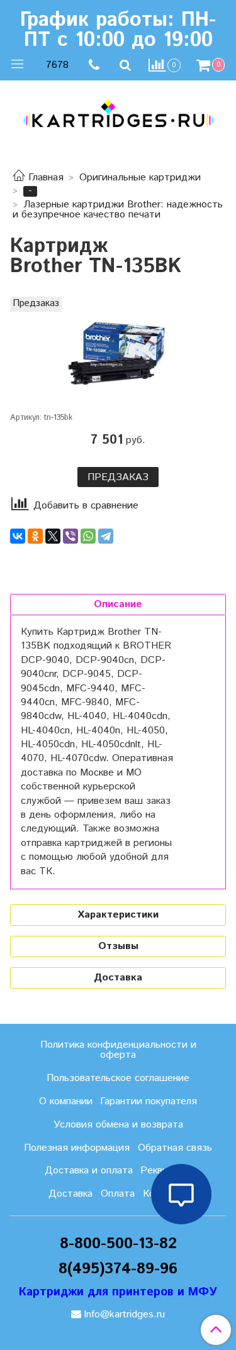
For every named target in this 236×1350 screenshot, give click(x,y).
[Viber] (70, 536)
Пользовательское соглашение (118, 1078)
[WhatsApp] (88, 536)
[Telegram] (105, 536)
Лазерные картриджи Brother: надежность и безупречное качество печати (118, 209)
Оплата (118, 1194)
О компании (66, 1101)
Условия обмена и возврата (118, 1124)
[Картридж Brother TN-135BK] (118, 353)
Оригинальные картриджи (140, 177)
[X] (52, 536)
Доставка (70, 1194)
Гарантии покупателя (148, 1101)
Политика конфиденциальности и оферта (118, 1050)
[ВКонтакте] (17, 536)
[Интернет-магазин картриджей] (118, 113)
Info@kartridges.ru (124, 1314)
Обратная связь (175, 1148)
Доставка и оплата (89, 1170)
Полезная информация (77, 1148)
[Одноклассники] (35, 536)
